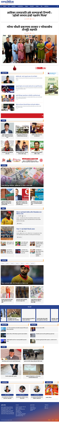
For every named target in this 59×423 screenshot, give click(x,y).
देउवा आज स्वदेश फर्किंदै (40, 328)
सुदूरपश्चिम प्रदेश (32, 263)
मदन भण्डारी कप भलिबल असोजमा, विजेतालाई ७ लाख (10, 251)
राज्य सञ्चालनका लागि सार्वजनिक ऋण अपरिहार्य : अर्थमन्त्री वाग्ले (37, 397)
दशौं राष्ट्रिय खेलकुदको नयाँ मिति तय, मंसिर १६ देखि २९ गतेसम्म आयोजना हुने (39, 245)
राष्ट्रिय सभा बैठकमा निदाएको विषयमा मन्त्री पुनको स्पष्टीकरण (27, 104)
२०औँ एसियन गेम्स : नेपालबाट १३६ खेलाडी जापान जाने (24, 251)
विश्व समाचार (34, 324)
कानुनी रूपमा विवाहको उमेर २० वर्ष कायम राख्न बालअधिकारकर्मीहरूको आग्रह (33, 377)
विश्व (41, 6)
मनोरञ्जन (37, 6)
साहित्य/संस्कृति (49, 382)
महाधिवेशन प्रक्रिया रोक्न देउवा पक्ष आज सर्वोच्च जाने (37, 135)
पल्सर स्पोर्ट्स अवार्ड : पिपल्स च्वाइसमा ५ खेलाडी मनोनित (24, 244)
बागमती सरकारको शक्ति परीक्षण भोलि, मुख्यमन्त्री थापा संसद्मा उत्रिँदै (7, 301)
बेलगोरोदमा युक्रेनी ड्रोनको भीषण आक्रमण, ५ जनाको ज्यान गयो (46, 340)
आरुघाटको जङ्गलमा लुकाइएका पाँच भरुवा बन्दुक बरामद (21, 300)
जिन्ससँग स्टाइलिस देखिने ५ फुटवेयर (11, 376)
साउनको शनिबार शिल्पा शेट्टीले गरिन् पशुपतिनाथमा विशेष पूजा (36, 319)
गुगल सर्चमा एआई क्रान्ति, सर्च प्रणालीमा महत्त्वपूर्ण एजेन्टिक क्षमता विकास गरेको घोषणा (17, 328)
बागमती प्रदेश (12, 263)
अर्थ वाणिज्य (4, 165)
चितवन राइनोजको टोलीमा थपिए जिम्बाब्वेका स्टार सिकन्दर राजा (29, 213)
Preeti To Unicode (33, 408)
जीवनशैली (32, 6)
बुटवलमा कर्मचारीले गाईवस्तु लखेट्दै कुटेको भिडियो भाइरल (33, 361)
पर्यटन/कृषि (29, 306)
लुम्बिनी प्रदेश (22, 263)
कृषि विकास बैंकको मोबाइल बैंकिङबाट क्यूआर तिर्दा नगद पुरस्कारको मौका (6, 203)
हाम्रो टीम (31, 410)
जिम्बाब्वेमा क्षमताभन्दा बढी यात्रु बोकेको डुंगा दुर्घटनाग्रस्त (45, 334)
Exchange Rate (32, 409)
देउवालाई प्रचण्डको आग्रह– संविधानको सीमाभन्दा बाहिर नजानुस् (22, 153)
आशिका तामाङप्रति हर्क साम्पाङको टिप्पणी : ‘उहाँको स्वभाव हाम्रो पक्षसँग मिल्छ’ (29, 14)
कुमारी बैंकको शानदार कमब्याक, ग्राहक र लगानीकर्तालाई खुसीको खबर (36, 203)
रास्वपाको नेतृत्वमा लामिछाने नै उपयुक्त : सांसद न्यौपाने (22, 397)
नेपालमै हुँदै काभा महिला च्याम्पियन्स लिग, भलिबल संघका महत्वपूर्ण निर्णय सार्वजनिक (39, 253)
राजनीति (3, 120)
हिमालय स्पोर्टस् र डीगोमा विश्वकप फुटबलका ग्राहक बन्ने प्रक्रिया (17, 334)
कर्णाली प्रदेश (27, 263)
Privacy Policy (32, 407)
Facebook (46, 408)
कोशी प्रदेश (3, 263)
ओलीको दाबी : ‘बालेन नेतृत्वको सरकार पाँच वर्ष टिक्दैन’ (26, 76)
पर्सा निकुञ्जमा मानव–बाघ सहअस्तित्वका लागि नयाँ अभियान (7, 319)
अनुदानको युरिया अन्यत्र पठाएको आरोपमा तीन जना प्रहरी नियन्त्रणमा (29, 86)
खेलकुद (26, 6)
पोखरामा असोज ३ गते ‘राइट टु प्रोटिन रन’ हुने (10, 243)
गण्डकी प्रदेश (17, 263)
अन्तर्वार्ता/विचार (20, 6)
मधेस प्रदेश (7, 263)
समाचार (4, 6)
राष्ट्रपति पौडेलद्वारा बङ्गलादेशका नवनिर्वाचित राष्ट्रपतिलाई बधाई (28, 95)
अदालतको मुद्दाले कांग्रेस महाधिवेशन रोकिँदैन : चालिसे (36, 153)
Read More (20, 223)
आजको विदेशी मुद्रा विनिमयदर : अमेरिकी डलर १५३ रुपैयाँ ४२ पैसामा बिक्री (16, 186)
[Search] (57, 6)
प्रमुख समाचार (4, 72)
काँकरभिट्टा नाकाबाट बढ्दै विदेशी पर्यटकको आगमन (51, 319)
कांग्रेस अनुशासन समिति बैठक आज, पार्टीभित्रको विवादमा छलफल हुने (22, 135)
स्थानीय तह (46, 6)
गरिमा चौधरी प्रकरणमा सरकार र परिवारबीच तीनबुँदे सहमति (29, 28)
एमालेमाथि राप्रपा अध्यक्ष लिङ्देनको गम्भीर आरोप (7, 153)
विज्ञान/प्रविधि (4, 324)
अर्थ (8, 6)
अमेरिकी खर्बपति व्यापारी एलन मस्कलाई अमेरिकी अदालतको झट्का (16, 340)
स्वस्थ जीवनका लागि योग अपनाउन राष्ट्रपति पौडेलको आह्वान (11, 361)
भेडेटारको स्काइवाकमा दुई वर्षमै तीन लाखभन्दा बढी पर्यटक (22, 319)
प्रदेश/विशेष (14, 6)
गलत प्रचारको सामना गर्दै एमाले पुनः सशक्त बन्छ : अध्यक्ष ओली (7, 397)
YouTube (47, 406)
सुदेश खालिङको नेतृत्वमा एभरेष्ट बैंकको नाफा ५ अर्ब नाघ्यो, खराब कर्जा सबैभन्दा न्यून (21, 203)
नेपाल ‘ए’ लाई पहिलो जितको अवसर (25, 229)
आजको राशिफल (49, 397)
